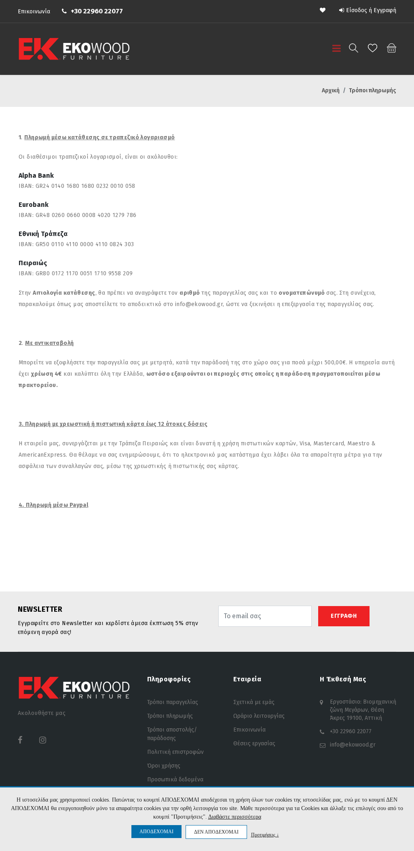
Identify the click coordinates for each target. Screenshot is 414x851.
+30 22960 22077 (97, 11)
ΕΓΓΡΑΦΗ (344, 616)
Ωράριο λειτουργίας (259, 716)
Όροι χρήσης (163, 765)
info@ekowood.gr (353, 744)
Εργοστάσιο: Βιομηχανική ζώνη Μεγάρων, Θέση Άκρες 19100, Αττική (363, 709)
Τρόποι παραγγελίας (172, 702)
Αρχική (331, 90)
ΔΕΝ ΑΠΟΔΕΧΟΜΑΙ (216, 832)
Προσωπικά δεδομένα (175, 779)
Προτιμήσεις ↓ (265, 834)
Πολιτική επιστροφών (175, 752)
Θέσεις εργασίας (254, 743)
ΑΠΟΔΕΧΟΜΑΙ (156, 831)
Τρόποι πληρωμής (170, 716)
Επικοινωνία (34, 11)
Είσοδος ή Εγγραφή (371, 10)
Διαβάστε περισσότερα (234, 817)
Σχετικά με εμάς (254, 702)
